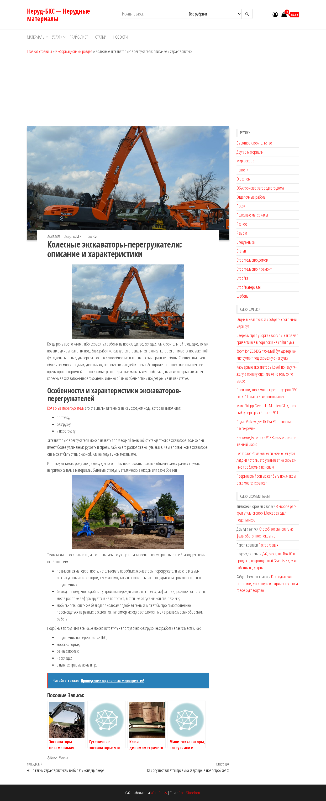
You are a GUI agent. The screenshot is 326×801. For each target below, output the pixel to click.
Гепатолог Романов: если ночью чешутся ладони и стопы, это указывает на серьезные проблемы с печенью (266, 460)
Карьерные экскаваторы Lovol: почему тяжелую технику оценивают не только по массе (267, 374)
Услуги (57, 37)
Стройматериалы (249, 287)
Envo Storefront (190, 793)
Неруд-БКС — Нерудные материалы (58, 14)
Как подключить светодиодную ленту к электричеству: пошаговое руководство (268, 583)
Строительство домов (252, 260)
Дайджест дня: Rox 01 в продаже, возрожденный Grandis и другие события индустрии (267, 560)
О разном (243, 179)
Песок (241, 206)
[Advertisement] (163, 90)
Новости (120, 37)
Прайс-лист (79, 37)
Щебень (242, 296)
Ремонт (242, 233)
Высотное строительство (254, 143)
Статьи (100, 37)
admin (77, 236)
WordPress (159, 793)
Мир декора (245, 161)
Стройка (242, 278)
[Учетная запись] (275, 14)
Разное (242, 224)
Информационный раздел (73, 51)
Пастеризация (268, 545)
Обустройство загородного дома (260, 188)
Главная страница (39, 51)
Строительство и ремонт (254, 269)
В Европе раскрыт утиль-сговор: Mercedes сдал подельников (266, 513)
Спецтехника (246, 242)
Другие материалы (250, 152)
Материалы (36, 37)
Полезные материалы (252, 215)
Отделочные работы (251, 197)
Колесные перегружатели (65, 408)
